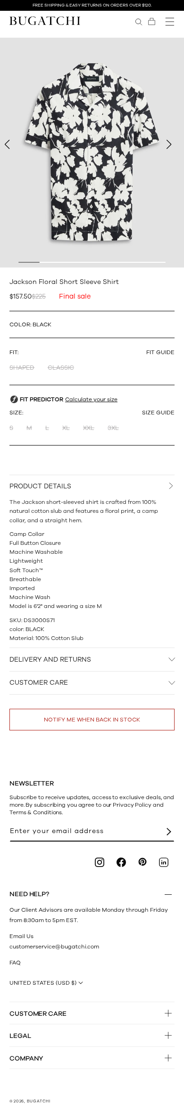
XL (66, 428)
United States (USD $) (42, 983)
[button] (152, 21)
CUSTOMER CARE (38, 682)
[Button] (168, 894)
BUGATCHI (38, 1101)
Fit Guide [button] (160, 352)
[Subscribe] (169, 831)
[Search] (138, 21)
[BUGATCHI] (44, 20)
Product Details (40, 486)
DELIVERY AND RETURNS (50, 659)
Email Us (21, 936)
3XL (113, 428)
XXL (88, 428)
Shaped (21, 368)
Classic (61, 368)
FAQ (15, 962)
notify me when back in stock (92, 719)
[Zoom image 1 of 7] (92, 152)
